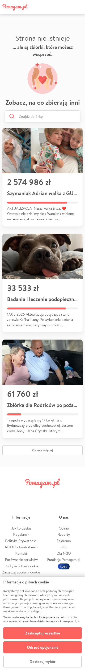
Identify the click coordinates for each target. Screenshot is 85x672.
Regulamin (21, 534)
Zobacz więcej (42, 450)
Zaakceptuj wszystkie (42, 633)
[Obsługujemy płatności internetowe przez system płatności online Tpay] (64, 566)
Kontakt (21, 553)
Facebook (9, 494)
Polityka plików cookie (21, 566)
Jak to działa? (21, 528)
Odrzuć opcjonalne (42, 647)
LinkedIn (49, 494)
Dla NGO (64, 553)
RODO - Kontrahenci (21, 547)
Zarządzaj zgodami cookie (21, 572)
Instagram (36, 494)
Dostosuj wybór (42, 661)
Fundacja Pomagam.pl (63, 559)
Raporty (64, 534)
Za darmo (64, 541)
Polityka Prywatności (21, 541)
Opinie (64, 528)
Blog (63, 547)
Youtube (76, 494)
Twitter (22, 494)
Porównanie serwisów (21, 559)
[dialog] (42, 624)
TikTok (62, 494)
